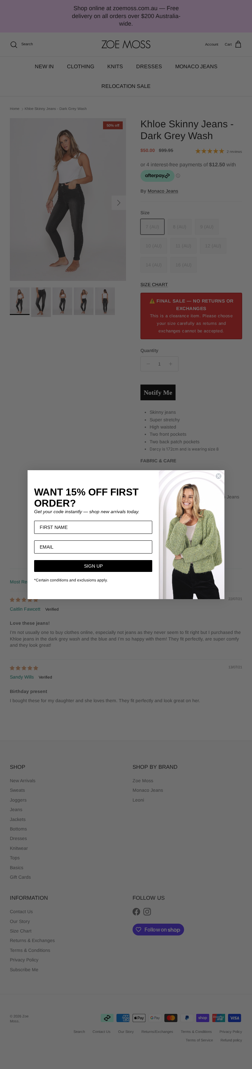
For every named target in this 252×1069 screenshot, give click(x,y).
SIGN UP (93, 566)
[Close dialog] (218, 476)
